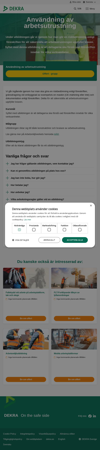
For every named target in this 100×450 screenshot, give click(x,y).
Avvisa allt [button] (49, 240)
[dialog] (50, 225)
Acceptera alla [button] (75, 240)
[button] (20, 240)
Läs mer (27, 219)
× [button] (91, 206)
